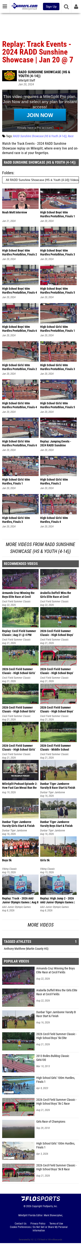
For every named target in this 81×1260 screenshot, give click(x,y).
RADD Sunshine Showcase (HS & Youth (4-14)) (44, 74)
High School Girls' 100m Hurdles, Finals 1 (55, 1080)
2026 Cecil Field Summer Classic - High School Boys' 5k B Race (56, 1167)
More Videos (41, 925)
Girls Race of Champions (50, 1121)
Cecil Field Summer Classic (16, 601)
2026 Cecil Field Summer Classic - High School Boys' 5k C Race (56, 1102)
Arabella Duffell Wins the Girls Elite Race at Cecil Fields (56, 992)
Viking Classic (9, 868)
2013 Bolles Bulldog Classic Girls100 (52, 1058)
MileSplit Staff (26, 80)
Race (70, 136)
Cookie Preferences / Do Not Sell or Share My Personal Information (39, 1229)
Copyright (37, 1206)
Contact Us (20, 1223)
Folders (7, 173)
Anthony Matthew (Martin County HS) (26, 949)
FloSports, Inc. (50, 1206)
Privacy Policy (37, 1223)
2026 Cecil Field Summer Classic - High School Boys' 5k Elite (56, 1036)
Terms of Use (56, 1223)
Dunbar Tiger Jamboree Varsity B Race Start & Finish (56, 1014)
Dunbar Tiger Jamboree (52, 792)
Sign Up (51, 6)
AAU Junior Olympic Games (16, 907)
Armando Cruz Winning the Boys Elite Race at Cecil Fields (55, 970)
